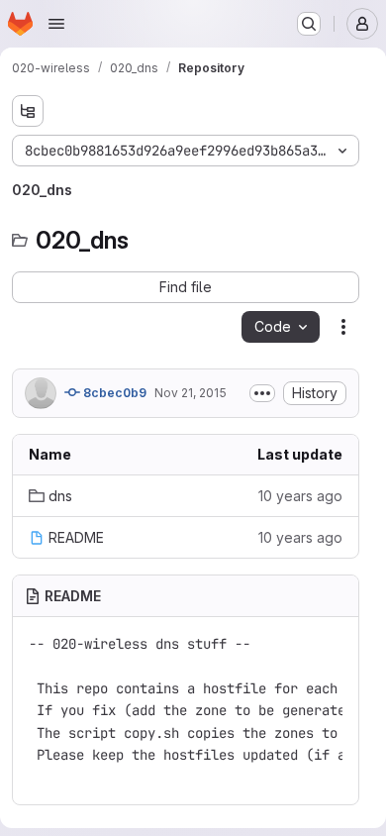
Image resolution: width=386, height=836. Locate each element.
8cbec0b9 (113, 392)
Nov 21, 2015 (190, 392)
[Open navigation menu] (56, 24)
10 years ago (300, 495)
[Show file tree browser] (28, 111)
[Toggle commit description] (262, 393)
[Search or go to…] (309, 24)
